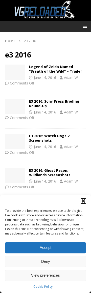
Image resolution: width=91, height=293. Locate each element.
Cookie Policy (43, 286)
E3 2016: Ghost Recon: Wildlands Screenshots (50, 172)
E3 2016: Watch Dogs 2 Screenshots (49, 138)
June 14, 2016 (45, 77)
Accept (45, 247)
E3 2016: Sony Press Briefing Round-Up (54, 103)
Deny (45, 261)
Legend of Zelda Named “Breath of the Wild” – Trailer (55, 69)
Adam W (71, 77)
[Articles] (15, 72)
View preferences (45, 275)
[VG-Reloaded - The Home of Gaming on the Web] (45, 18)
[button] (83, 200)
